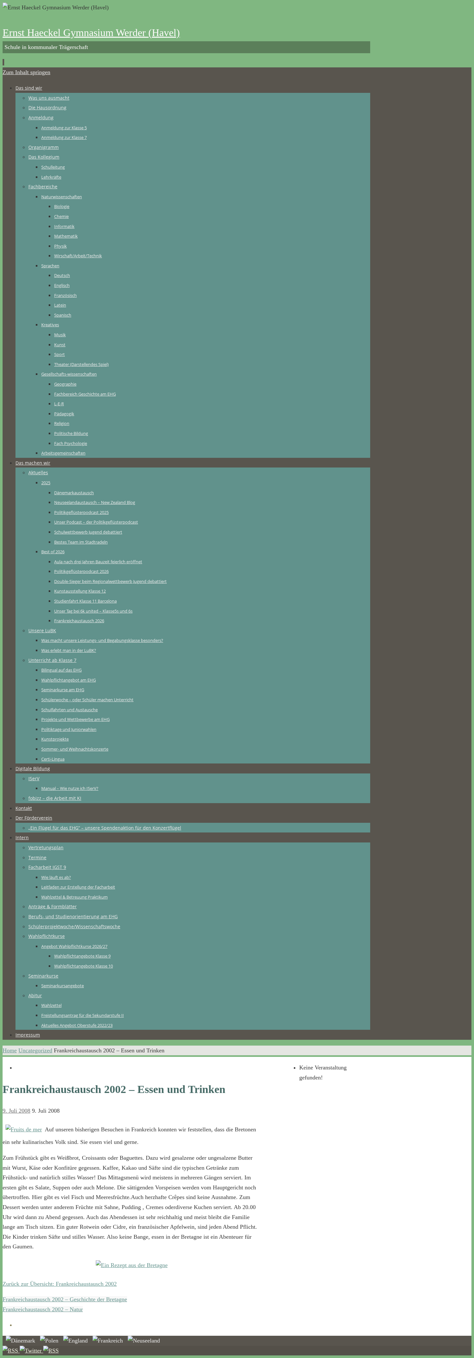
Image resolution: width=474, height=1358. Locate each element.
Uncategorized (35, 1050)
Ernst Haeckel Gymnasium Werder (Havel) (91, 32)
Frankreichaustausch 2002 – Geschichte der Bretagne (65, 1299)
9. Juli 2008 (16, 1110)
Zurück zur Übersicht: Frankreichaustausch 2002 (60, 1284)
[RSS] (11, 1350)
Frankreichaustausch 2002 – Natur (43, 1309)
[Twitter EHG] (31, 1350)
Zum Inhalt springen (26, 72)
